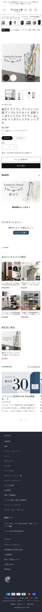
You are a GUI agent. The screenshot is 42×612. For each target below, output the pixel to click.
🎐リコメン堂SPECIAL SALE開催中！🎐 (18, 398)
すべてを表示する (34, 367)
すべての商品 (14, 30)
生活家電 (7, 490)
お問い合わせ (9, 564)
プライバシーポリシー (12, 545)
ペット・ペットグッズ (12, 505)
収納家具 (7, 441)
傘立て (39, 30)
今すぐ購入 (21, 166)
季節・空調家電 (9, 495)
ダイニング (8, 461)
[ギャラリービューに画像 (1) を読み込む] (10, 95)
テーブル (7, 466)
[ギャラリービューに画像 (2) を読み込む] (21, 95)
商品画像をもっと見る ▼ (21, 207)
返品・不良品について (12, 559)
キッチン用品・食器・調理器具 (15, 500)
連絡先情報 (30, 604)
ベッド (6, 456)
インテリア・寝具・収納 (27, 30)
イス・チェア (9, 471)
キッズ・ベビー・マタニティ (14, 510)
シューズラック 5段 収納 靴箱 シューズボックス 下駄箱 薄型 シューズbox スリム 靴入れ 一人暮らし (11, 313)
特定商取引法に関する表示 (13, 550)
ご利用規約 (8, 554)
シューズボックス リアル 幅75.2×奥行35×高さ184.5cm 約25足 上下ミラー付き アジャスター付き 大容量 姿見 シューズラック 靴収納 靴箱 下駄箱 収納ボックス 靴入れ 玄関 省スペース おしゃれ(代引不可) (11, 284)
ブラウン (7, 138)
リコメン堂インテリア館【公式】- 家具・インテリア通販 (20, 524)
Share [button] (6, 247)
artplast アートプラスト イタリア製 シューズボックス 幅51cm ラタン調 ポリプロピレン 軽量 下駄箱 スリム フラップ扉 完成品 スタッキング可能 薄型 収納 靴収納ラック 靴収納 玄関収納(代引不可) (30, 284)
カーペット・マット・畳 (13, 476)
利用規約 (13, 604)
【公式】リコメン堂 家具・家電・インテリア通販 (24, 598)
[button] (4, 10)
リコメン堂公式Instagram (14, 531)
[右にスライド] (39, 95)
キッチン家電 (9, 485)
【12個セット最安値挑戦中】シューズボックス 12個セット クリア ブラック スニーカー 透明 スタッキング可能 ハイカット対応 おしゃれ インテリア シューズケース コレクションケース (30, 313)
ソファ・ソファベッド (12, 451)
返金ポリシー (21, 601)
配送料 (7, 130)
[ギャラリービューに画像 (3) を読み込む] (32, 95)
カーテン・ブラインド (12, 480)
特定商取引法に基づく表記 (22, 607)
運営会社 (7, 569)
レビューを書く (21, 232)
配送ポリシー (21, 604)
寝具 (5, 446)
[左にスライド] (2, 95)
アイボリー (20, 138)
